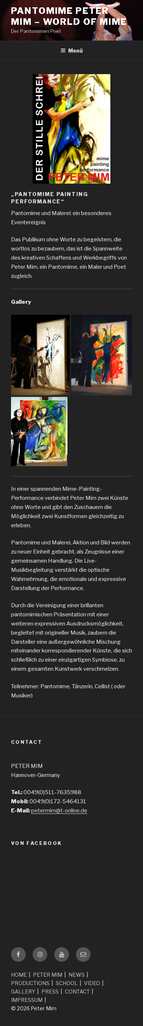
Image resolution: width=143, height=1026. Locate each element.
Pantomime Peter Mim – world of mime (68, 16)
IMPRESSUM (27, 1000)
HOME (19, 975)
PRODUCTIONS (30, 983)
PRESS (50, 991)
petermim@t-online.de (59, 810)
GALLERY (23, 991)
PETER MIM (47, 975)
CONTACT (77, 991)
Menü (75, 50)
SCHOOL (67, 983)
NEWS (77, 975)
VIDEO (92, 983)
